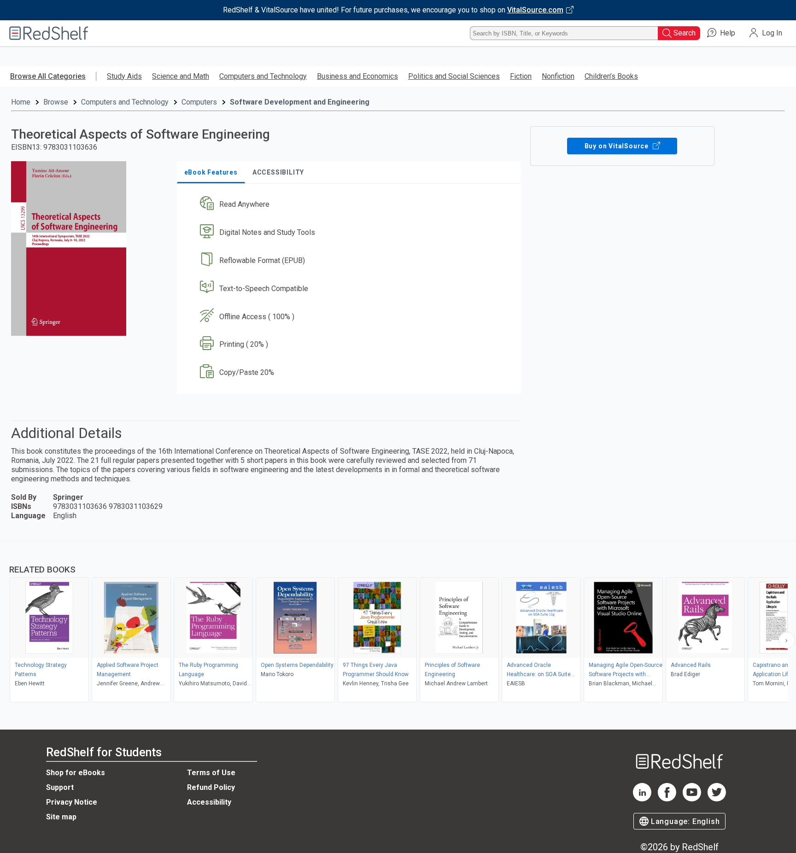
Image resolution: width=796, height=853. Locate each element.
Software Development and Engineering (299, 102)
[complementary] (398, 623)
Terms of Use (211, 772)
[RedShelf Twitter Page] (717, 799)
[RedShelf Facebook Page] (667, 799)
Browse (55, 102)
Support (60, 787)
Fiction (521, 76)
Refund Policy (211, 787)
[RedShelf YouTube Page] (692, 799)
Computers (199, 102)
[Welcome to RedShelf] (49, 33)
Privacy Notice (71, 802)
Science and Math (180, 76)
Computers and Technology (263, 76)
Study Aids (124, 76)
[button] (350, 205)
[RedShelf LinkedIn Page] (642, 799)
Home (20, 102)
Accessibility (209, 802)
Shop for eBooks (75, 772)
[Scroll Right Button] (786, 640)
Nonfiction (558, 76)
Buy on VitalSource (617, 146)
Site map (61, 816)
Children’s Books (611, 76)
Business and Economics (357, 76)
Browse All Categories (48, 76)
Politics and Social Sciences (454, 76)
